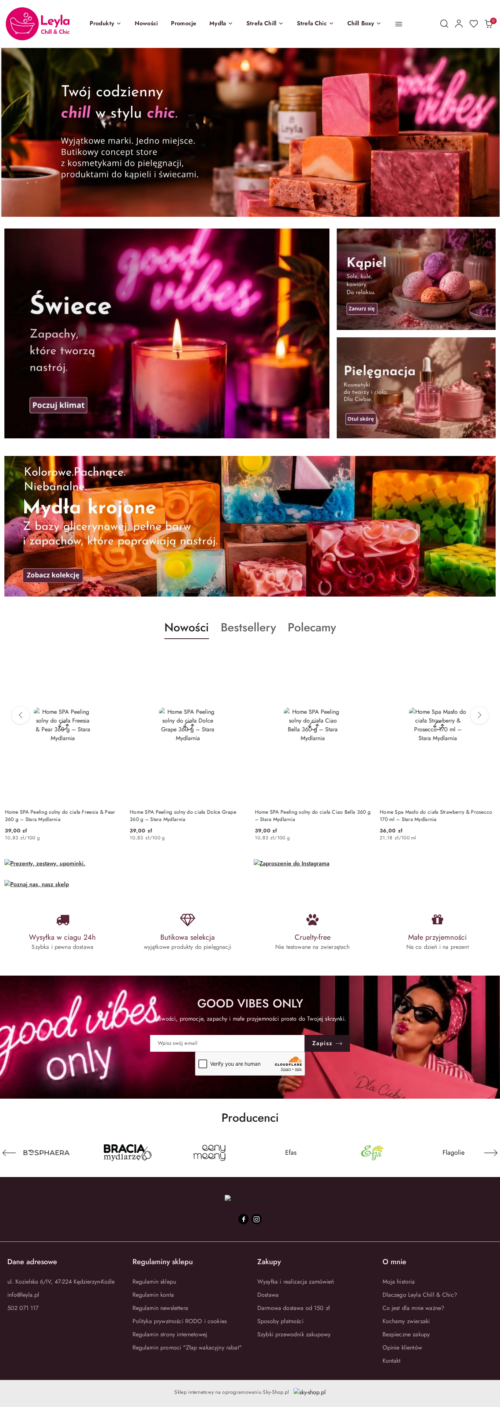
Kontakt (392, 1360)
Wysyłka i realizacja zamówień (295, 1281)
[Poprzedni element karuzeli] (9, 1153)
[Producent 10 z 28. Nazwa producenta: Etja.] (291, 1153)
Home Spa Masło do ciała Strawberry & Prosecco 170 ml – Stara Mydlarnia (436, 815)
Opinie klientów (402, 1347)
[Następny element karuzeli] (491, 1153)
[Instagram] (256, 1219)
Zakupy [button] (269, 1261)
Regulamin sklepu (154, 1281)
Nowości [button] (186, 627)
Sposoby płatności (280, 1321)
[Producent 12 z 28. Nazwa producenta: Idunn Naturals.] (454, 1153)
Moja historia (399, 1281)
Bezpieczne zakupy (406, 1334)
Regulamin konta (153, 1295)
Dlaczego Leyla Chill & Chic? (420, 1295)
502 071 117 (22, 1308)
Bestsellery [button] (248, 627)
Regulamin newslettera (160, 1308)
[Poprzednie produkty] (20, 715)
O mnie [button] (394, 1261)
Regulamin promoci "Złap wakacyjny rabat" (187, 1347)
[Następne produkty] (479, 715)
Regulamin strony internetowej (170, 1334)
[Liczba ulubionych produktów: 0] (473, 24)
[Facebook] (243, 1219)
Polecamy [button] (312, 627)
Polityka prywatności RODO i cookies (180, 1321)
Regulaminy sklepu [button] (163, 1261)
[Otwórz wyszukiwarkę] (444, 24)
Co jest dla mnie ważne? (414, 1308)
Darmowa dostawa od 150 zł (293, 1308)
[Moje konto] (459, 24)
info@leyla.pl (23, 1295)
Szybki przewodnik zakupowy (294, 1334)
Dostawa (268, 1295)
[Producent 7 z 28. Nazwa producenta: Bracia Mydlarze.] (46, 1153)
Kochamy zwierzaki (406, 1321)
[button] (105, 24)
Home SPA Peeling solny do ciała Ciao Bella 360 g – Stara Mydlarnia (312, 815)
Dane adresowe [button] (32, 1261)
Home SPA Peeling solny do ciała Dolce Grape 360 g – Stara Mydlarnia (183, 815)
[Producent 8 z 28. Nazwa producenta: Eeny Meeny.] (128, 1153)
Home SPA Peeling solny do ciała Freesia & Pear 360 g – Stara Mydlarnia (59, 815)
